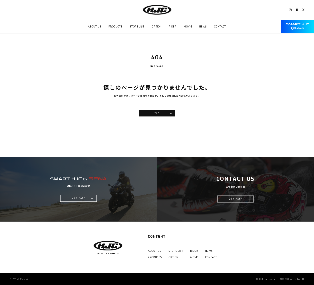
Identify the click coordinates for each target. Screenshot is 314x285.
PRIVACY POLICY (18, 279)
